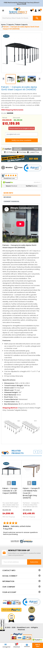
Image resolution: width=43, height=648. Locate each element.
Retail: (4, 118)
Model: (4, 113)
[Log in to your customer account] (36, 10)
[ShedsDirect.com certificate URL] (21, 541)
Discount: (16, 118)
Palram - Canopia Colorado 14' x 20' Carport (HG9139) (10, 490)
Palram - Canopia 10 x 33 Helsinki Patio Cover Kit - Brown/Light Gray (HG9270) (31, 493)
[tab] (21, 193)
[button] (2, 625)
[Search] (37, 18)
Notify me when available (21, 140)
